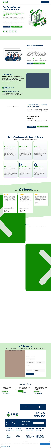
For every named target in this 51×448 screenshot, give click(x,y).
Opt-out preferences (3, 446)
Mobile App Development (37, 147)
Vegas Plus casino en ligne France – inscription (24, 388)
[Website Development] (5, 144)
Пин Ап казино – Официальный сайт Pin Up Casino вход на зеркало (41, 388)
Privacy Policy (8, 446)
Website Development (9, 146)
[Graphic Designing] (20, 164)
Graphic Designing (24, 166)
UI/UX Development (39, 166)
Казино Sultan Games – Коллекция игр (7, 388)
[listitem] (38, 112)
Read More (4, 393)
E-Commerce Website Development (24, 147)
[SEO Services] (5, 164)
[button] (49, 441)
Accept (45, 443)
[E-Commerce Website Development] (20, 144)
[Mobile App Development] (35, 144)
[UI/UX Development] (35, 164)
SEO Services (7, 166)
